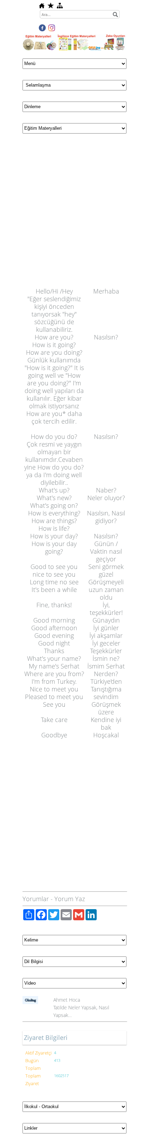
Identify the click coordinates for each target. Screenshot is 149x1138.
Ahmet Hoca (66, 999)
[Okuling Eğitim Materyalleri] (74, 38)
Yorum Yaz (69, 899)
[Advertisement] (74, 212)
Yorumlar (36, 899)
